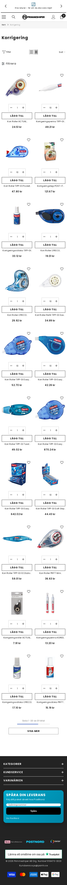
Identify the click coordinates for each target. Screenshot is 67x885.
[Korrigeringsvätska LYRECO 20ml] (17, 668)
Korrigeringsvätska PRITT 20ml (50, 702)
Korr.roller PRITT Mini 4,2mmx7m (50, 573)
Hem (4, 25)
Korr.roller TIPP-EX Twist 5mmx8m (17, 444)
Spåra (33, 811)
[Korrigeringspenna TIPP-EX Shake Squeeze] (50, 87)
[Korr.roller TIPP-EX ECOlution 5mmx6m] (17, 539)
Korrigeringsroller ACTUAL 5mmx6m (16, 638)
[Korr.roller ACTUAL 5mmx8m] (17, 87)
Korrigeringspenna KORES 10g (50, 638)
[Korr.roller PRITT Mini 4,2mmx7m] (50, 539)
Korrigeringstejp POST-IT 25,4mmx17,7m (50, 186)
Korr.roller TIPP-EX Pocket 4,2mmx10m (17, 186)
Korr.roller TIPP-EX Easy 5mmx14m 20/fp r (50, 444)
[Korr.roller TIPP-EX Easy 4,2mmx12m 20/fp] (17, 474)
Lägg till (17, 116)
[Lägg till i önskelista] (28, 75)
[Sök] (14, 17)
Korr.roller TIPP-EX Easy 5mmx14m (17, 379)
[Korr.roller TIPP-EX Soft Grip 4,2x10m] (50, 474)
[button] (31, 52)
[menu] (4, 17)
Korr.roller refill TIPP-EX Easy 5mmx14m (50, 315)
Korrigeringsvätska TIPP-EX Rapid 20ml (17, 250)
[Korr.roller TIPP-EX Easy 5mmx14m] (17, 345)
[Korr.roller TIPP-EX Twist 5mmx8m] (17, 410)
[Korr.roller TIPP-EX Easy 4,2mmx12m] (50, 345)
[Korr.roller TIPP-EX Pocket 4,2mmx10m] (17, 151)
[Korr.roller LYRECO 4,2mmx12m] (17, 280)
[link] (33, 6)
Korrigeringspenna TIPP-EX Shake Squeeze (50, 121)
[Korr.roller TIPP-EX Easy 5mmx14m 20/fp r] (50, 410)
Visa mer (33, 731)
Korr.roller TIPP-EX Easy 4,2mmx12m (50, 379)
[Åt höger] (61, 6)
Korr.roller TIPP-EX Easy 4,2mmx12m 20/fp (17, 509)
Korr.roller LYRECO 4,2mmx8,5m (50, 250)
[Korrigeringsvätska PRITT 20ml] (50, 668)
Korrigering (15, 25)
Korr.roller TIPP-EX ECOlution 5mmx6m (17, 573)
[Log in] (53, 17)
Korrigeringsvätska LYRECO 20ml (16, 702)
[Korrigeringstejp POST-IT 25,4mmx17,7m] (50, 151)
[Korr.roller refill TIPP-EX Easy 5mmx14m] (50, 280)
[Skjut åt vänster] (6, 6)
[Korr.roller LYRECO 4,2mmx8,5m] (50, 216)
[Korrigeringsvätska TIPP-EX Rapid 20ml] (17, 216)
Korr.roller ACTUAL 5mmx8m (16, 121)
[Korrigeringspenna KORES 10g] (50, 603)
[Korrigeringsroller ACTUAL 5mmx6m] (17, 603)
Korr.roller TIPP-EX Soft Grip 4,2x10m (50, 509)
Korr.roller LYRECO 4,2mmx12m (16, 315)
